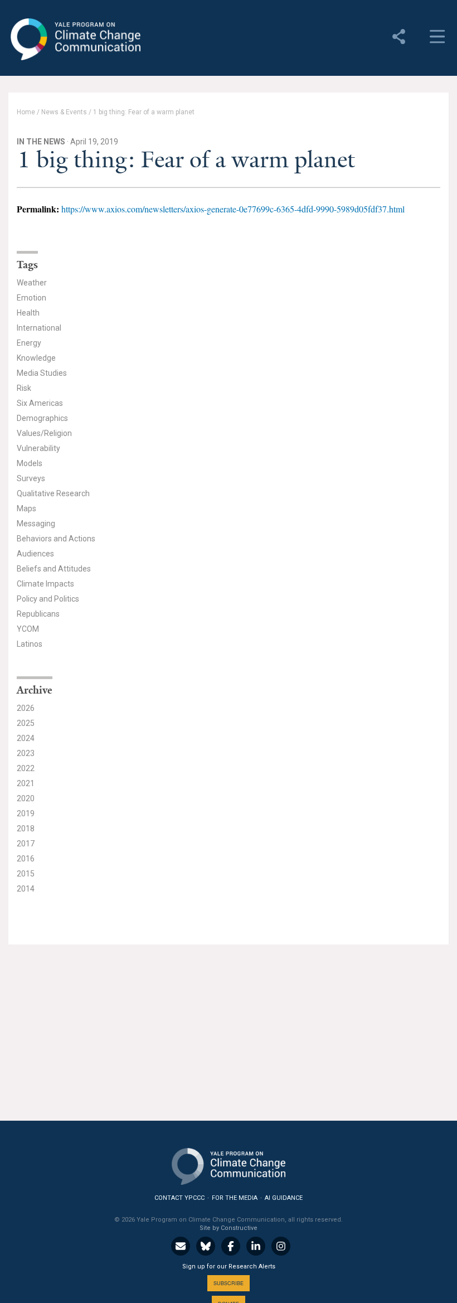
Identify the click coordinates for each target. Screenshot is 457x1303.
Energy (29, 342)
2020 (26, 798)
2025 (26, 723)
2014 (26, 888)
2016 (26, 858)
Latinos (29, 644)
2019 (26, 813)
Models (29, 463)
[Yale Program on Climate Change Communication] (228, 1164)
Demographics (42, 418)
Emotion (31, 297)
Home (26, 112)
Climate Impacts (45, 583)
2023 (26, 753)
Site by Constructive (228, 1228)
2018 (26, 828)
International (39, 327)
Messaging (36, 523)
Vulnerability (38, 448)
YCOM (28, 628)
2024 (26, 738)
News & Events (64, 112)
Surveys (31, 478)
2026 (26, 708)
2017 (26, 843)
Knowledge (36, 357)
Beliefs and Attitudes (54, 568)
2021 (26, 783)
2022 (26, 768)
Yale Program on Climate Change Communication (74, 39)
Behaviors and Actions (56, 538)
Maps (26, 508)
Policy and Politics (48, 598)
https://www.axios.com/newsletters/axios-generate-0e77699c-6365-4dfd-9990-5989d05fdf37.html (233, 209)
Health (28, 312)
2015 (26, 873)
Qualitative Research (53, 493)
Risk (24, 388)
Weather (32, 282)
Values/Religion (44, 433)
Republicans (38, 613)
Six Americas (40, 403)
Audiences (35, 553)
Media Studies (42, 373)
